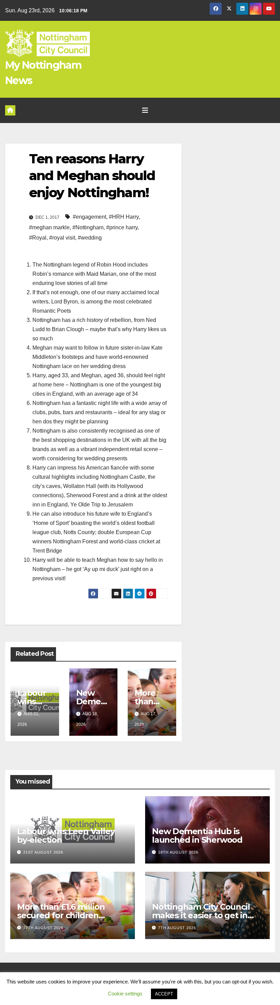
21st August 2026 (43, 852)
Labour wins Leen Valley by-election (65, 835)
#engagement (89, 217)
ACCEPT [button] (164, 993)
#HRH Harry (124, 217)
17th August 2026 (43, 928)
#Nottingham (87, 227)
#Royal (37, 238)
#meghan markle (49, 227)
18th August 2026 (178, 852)
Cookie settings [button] (125, 993)
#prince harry (122, 227)
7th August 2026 (177, 928)
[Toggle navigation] (145, 110)
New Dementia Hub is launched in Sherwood (197, 835)
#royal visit (62, 238)
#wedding (90, 238)
